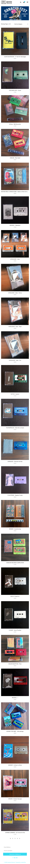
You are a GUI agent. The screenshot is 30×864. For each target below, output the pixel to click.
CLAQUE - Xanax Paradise (15, 630)
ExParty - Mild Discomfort (15, 124)
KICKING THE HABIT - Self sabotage (15, 731)
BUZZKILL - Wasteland (15, 225)
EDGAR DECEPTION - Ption (15, 663)
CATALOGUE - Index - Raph (15, 326)
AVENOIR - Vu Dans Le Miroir (15, 764)
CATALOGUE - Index (15, 258)
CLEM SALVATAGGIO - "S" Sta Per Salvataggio (15, 56)
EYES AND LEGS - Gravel (15, 90)
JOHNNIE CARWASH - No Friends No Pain (15, 832)
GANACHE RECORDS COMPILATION (15, 562)
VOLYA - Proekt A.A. (15, 596)
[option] (15, 13)
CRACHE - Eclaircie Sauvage (15, 798)
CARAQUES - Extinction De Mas (15, 461)
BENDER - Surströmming (15, 528)
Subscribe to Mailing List (15, 854)
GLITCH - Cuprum (15, 393)
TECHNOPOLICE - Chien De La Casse (15, 427)
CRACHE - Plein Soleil (15, 157)
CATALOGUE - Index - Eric (15, 360)
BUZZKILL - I (15, 697)
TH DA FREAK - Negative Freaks (15, 495)
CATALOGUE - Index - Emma (15, 292)
